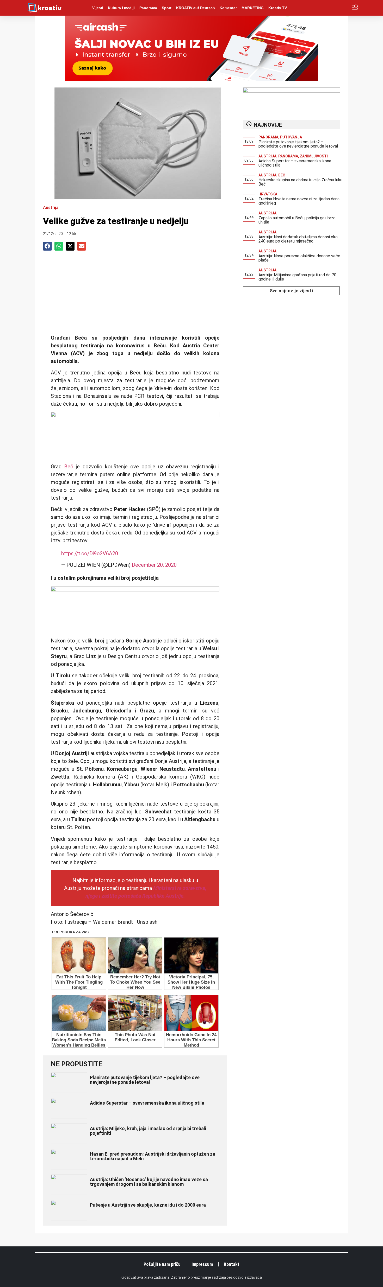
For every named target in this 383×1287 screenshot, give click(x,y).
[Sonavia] (291, 91)
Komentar (228, 8)
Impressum (202, 1264)
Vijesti (97, 8)
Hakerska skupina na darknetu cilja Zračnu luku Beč (300, 182)
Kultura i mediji (121, 8)
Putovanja (291, 137)
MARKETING (253, 8)
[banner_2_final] (135, 415)
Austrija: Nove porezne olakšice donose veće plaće (299, 258)
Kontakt (231, 1264)
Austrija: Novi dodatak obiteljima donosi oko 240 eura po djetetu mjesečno (298, 239)
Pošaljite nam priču (162, 1264)
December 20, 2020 (154, 565)
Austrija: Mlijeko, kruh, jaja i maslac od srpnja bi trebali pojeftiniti (148, 1131)
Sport (166, 8)
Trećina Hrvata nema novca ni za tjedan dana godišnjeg (298, 201)
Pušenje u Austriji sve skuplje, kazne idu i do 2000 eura (148, 1205)
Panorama (148, 8)
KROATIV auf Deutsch (195, 8)
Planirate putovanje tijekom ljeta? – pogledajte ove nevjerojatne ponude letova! (145, 1080)
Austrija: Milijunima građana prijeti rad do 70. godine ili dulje (297, 277)
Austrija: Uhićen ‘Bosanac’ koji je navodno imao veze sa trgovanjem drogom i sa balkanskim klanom (149, 1182)
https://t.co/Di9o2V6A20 (89, 553)
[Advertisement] (135, 294)
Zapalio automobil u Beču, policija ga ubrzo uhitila (297, 220)
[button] (47, 246)
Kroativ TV (277, 8)
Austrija (50, 207)
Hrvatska (267, 194)
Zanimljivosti (314, 156)
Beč (68, 466)
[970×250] (191, 79)
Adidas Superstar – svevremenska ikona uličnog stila (147, 1103)
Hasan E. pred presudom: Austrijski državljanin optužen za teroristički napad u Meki (152, 1156)
